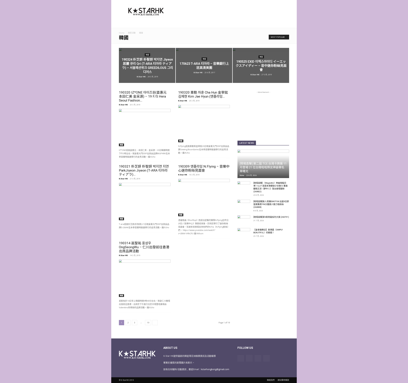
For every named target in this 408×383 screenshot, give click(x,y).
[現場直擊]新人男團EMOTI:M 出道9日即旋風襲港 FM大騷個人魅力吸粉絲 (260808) (271, 204)
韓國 (147, 55)
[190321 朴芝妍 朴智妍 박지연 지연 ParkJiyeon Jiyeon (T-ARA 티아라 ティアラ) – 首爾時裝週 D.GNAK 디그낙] (145, 201)
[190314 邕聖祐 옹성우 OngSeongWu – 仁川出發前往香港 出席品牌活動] (145, 278)
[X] (258, 358)
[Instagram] (249, 358)
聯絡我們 (271, 380)
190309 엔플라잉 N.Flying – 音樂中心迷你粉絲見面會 (203, 168)
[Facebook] (240, 358)
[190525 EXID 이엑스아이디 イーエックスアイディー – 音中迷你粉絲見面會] (261, 65)
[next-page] (155, 322)
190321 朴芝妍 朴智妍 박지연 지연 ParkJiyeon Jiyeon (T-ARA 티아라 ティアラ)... (144, 170)
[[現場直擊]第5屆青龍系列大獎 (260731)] (243, 220)
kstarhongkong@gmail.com (215, 369)
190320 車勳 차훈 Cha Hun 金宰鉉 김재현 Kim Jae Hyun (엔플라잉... (203, 94)
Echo (242, 175)
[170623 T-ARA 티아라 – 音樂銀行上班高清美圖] (204, 65)
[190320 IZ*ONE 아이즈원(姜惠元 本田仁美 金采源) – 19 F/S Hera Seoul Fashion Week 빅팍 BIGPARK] (145, 127)
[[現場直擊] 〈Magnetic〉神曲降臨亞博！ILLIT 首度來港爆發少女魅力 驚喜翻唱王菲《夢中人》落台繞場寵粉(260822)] (243, 186)
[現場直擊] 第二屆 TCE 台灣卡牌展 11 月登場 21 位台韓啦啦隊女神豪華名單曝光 (263, 167)
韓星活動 (132, 33)
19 (148, 322)
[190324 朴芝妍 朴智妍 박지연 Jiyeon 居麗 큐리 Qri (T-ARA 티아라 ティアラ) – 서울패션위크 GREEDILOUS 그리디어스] (147, 65)
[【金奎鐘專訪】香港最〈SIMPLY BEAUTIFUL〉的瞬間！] (243, 233)
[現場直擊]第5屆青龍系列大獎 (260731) (271, 217)
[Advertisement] (231, 11)
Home (121, 33)
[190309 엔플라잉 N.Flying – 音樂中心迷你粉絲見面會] (204, 197)
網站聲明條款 (283, 380)
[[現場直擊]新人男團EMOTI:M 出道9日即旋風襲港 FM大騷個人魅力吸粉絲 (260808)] (243, 204)
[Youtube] (266, 358)
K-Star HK (141, 76)
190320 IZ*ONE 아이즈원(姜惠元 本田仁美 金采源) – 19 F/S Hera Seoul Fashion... (143, 96)
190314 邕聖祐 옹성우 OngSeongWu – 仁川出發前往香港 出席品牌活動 (144, 247)
